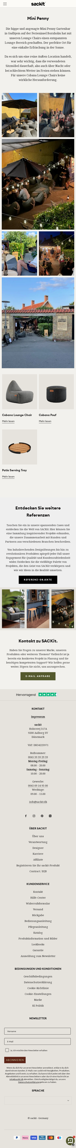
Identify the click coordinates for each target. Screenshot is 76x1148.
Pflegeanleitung (38, 926)
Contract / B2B (38, 871)
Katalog (38, 932)
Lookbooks (38, 944)
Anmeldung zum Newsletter (38, 956)
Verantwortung (38, 842)
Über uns (38, 836)
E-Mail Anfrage (38, 676)
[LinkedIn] (50, 816)
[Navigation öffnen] (5, 3)
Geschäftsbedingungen (38, 976)
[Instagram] (34, 816)
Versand (38, 909)
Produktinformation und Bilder (38, 938)
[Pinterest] (42, 816)
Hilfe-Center (38, 897)
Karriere (38, 853)
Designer (38, 848)
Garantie (38, 950)
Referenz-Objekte (38, 579)
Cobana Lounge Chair (17, 415)
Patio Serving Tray (14, 470)
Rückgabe (38, 915)
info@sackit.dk (38, 802)
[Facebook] (26, 816)
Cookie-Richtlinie (38, 988)
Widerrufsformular (38, 903)
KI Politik (38, 1005)
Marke (38, 999)
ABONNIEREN (15, 1059)
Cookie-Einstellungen (38, 994)
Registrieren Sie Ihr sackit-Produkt (38, 865)
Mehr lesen (8, 421)
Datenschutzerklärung (38, 982)
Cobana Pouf (47, 415)
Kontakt (38, 891)
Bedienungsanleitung (38, 921)
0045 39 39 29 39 (38, 757)
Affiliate (38, 859)
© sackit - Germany (38, 1118)
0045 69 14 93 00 (38, 785)
